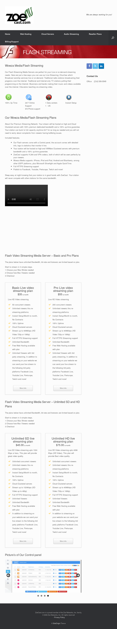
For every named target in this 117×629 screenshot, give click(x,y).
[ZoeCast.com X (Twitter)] (95, 66)
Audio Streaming (71, 34)
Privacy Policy (59, 617)
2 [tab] (41, 596)
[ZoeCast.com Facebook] (89, 66)
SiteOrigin (56, 623)
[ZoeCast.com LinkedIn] (101, 66)
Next (78, 575)
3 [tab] (45, 596)
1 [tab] (38, 596)
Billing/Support (12, 41)
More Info (23, 388)
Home (7, 34)
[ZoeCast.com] (19, 15)
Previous (8, 575)
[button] (113, 37)
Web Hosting (25, 34)
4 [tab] (48, 596)
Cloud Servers (47, 34)
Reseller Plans (95, 34)
